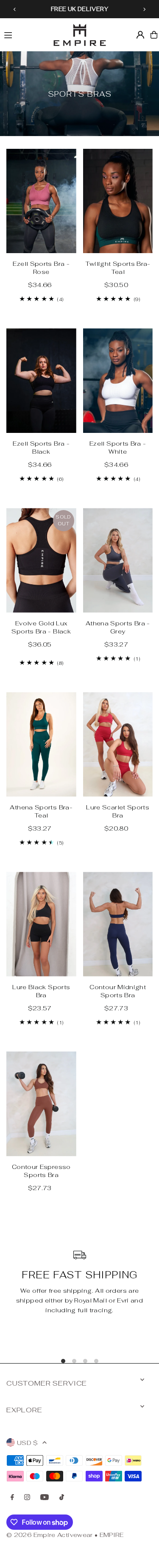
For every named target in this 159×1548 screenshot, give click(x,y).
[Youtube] (44, 1497)
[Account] (140, 35)
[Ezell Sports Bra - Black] (41, 380)
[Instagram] (27, 1497)
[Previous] (15, 9)
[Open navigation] (24, 34)
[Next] (144, 9)
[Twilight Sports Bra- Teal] (118, 201)
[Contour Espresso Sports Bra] (41, 1104)
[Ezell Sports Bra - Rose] (41, 201)
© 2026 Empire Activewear (49, 1535)
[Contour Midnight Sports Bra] (118, 924)
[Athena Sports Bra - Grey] (118, 560)
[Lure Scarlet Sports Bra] (118, 744)
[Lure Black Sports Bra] (41, 924)
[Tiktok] (61, 1497)
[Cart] (154, 35)
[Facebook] (12, 1497)
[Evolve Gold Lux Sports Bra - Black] (41, 560)
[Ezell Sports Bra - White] (118, 380)
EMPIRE (111, 1535)
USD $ (27, 1443)
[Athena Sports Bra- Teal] (41, 744)
